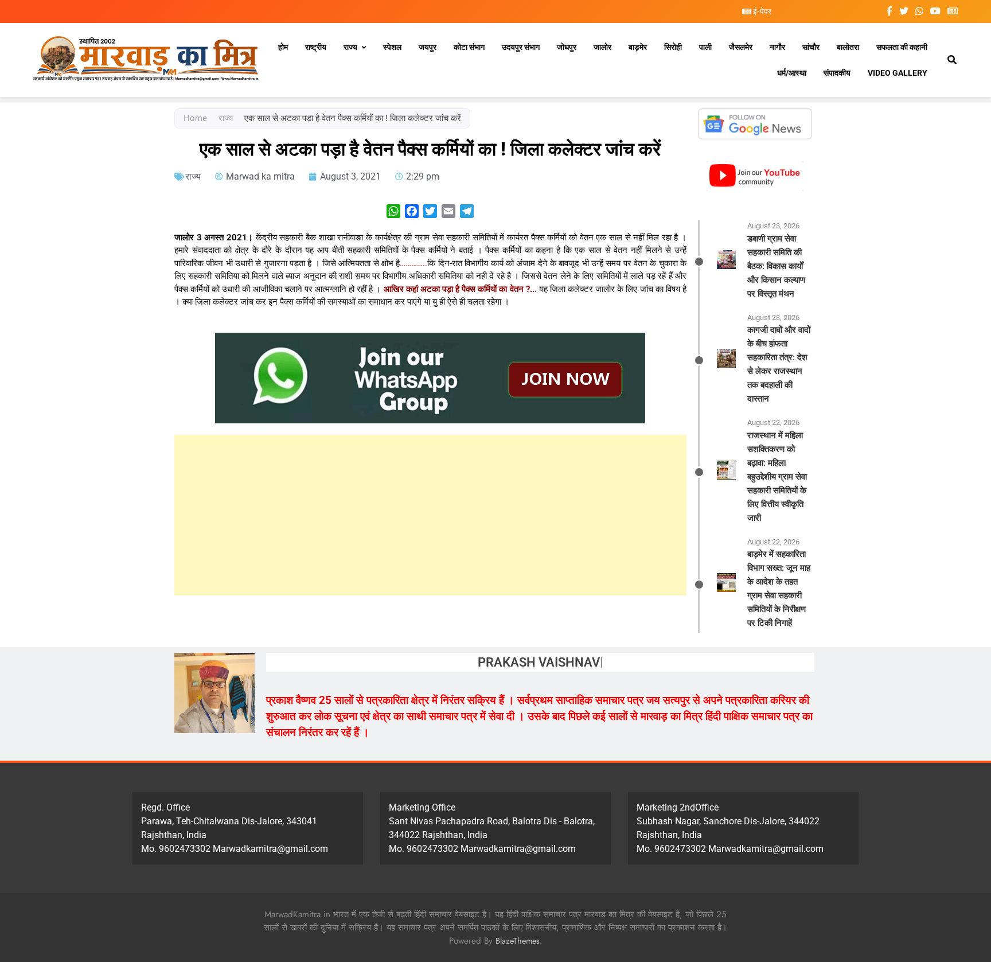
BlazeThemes (518, 941)
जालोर (602, 47)
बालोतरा (848, 47)
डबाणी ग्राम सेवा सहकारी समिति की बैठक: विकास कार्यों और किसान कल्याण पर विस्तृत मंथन (776, 266)
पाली (705, 47)
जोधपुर (566, 47)
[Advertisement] (430, 515)
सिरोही (673, 47)
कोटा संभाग (469, 47)
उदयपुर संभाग (521, 47)
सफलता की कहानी (901, 47)
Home (195, 118)
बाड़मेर (638, 47)
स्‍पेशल (392, 47)
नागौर (777, 47)
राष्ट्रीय (315, 47)
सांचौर (811, 47)
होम (283, 47)
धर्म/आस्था (791, 72)
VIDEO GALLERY (897, 72)
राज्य (350, 47)
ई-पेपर (761, 11)
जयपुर (427, 47)
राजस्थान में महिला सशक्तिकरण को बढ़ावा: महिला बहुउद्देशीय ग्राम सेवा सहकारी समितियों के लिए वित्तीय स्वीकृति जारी (777, 476)
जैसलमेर (740, 47)
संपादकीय (837, 72)
